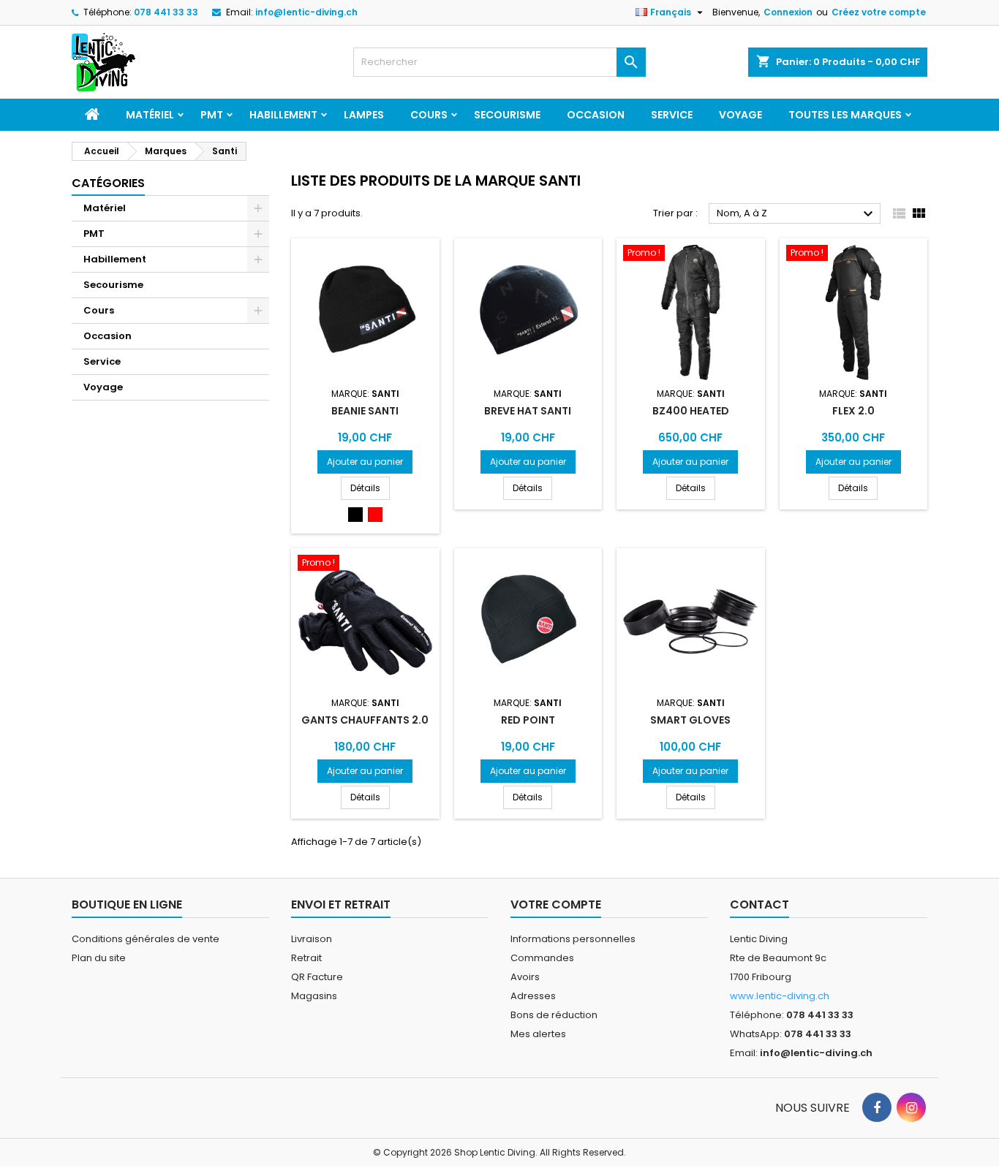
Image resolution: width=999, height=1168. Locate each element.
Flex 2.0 (853, 410)
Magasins (314, 996)
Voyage (740, 114)
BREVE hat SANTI (527, 410)
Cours (429, 114)
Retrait (306, 958)
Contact (759, 904)
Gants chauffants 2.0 (365, 720)
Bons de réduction (553, 1015)
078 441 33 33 (166, 12)
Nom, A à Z (797, 214)
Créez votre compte (879, 12)
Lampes (364, 114)
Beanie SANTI (365, 410)
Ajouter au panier (365, 461)
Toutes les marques (845, 114)
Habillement (283, 114)
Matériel (150, 114)
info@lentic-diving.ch (306, 12)
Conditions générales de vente (145, 939)
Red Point (528, 720)
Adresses (533, 996)
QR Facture (317, 977)
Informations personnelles (573, 939)
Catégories (108, 183)
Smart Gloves (690, 720)
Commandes (542, 958)
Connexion (788, 12)
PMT (211, 114)
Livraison (311, 939)
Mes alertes (538, 1034)
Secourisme (507, 114)
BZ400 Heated (690, 410)
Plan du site (99, 958)
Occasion (596, 114)
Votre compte (555, 904)
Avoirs (525, 977)
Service (672, 114)
